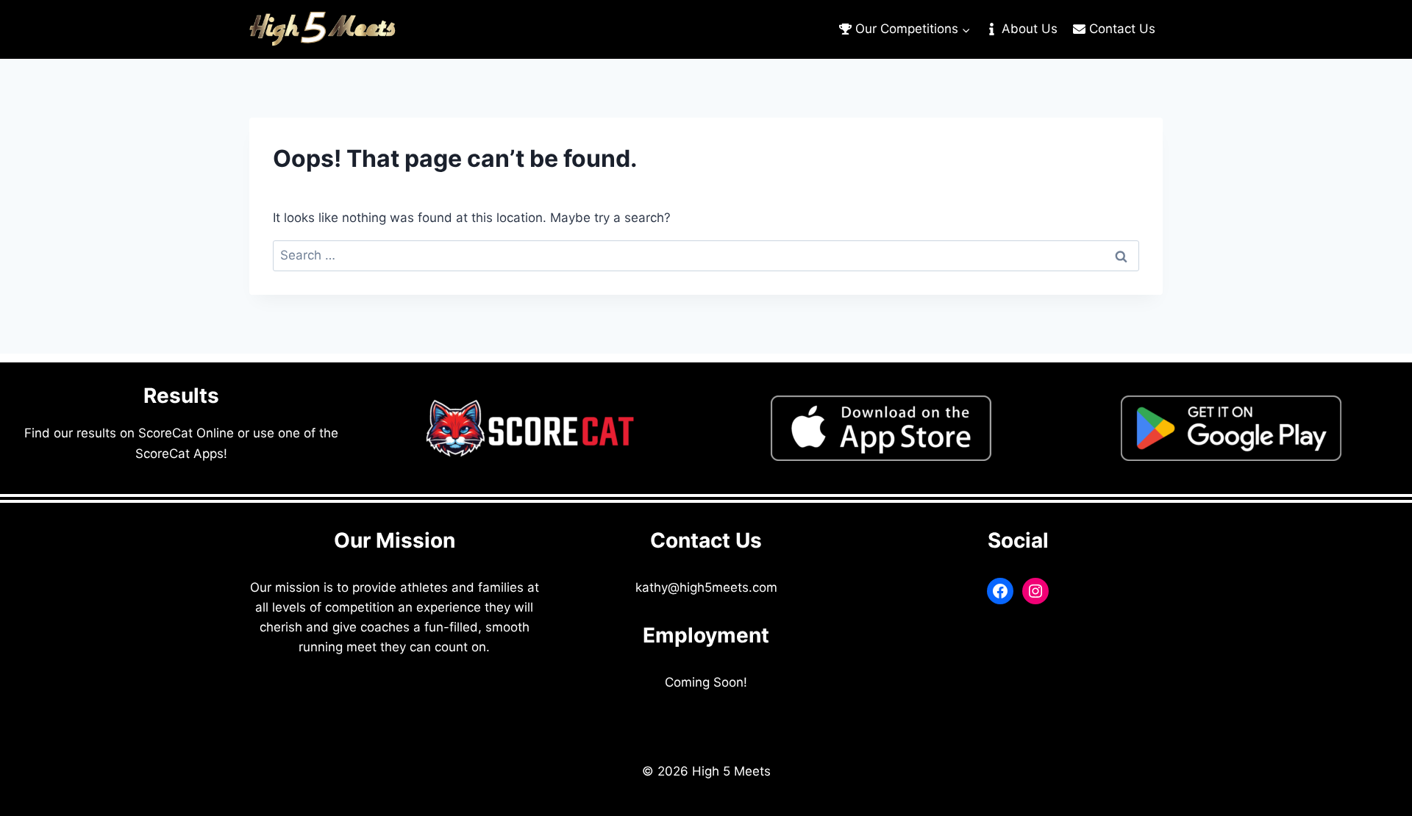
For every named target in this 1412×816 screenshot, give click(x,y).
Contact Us (1122, 28)
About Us (1030, 28)
